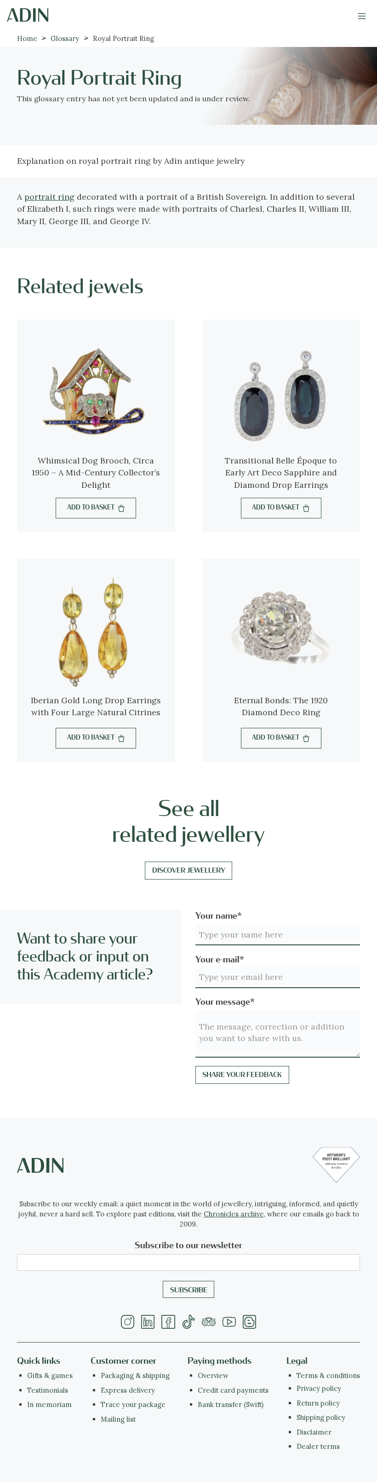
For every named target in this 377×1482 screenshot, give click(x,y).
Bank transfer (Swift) (230, 1404)
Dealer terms (318, 1446)
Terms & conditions (328, 1375)
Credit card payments (233, 1390)
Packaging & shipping (135, 1375)
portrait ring (49, 196)
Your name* (218, 916)
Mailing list (118, 1419)
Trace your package (133, 1404)
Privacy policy (319, 1388)
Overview (213, 1375)
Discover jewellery (188, 870)
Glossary (65, 38)
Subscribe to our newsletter (188, 1245)
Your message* (225, 1002)
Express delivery (128, 1390)
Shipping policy (321, 1417)
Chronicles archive (234, 1214)
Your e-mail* (219, 960)
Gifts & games (50, 1375)
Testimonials (47, 1390)
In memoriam (49, 1404)
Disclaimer (314, 1432)
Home (27, 38)
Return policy (318, 1403)
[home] (27, 15)
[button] (361, 15)
